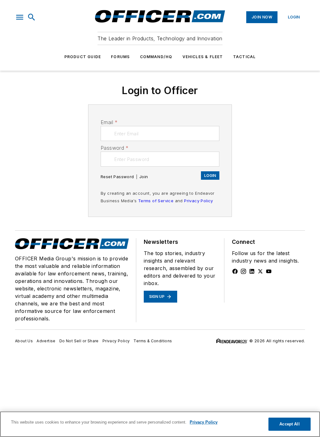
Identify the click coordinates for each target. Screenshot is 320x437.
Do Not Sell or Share (79, 341)
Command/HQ (156, 56)
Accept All (289, 424)
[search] (31, 17)
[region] (160, 424)
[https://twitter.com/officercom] (260, 271)
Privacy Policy (198, 200)
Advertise (46, 341)
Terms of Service (155, 200)
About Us (24, 341)
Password (115, 148)
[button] (19, 17)
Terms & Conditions (152, 341)
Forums (120, 56)
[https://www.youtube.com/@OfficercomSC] (269, 271)
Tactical (244, 56)
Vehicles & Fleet (202, 56)
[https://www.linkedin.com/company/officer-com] (252, 271)
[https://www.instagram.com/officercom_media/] (243, 271)
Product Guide (82, 56)
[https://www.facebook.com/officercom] (235, 271)
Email (109, 122)
